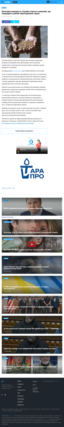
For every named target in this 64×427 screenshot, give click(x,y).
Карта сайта (4, 414)
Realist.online (11, 415)
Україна (4, 188)
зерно (13, 188)
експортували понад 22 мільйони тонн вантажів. (18, 123)
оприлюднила (17, 71)
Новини (4, 7)
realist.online (46, 419)
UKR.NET (56, 381)
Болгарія (9, 188)
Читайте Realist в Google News (24, 131)
